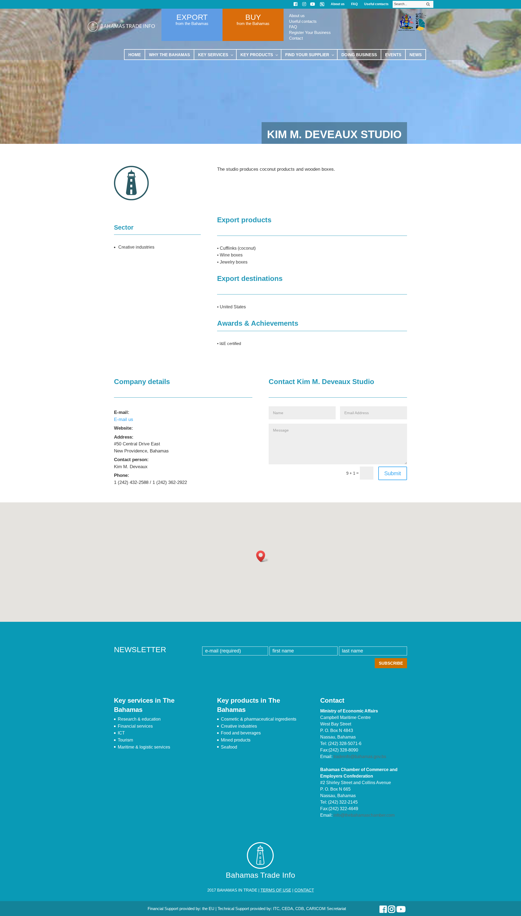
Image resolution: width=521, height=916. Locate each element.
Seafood (229, 747)
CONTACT (304, 890)
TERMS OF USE (275, 890)
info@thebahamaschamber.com (364, 815)
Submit (392, 473)
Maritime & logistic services (144, 747)
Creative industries (239, 726)
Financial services (135, 726)
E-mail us (123, 419)
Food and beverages (241, 733)
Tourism (125, 740)
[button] (262, 556)
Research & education (139, 719)
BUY (253, 17)
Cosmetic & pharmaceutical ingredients (258, 719)
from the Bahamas (192, 23)
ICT (121, 733)
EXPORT (192, 17)
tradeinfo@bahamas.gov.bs (359, 756)
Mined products (235, 740)
